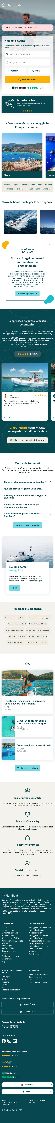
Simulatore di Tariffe (10, 938)
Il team (5, 927)
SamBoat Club (8, 948)
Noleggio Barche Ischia (15, 642)
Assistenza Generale (38, 974)
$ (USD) (27, 1091)
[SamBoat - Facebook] (4, 1041)
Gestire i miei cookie (38, 982)
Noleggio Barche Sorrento (38, 636)
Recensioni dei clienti (11, 951)
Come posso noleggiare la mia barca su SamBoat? (24, 514)
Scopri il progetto (27, 293)
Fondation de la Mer (10, 956)
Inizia (15, 587)
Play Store (29, 1011)
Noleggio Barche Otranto (38, 624)
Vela (37, 70)
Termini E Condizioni (10, 1102)
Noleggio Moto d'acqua (39, 941)
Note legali (6, 1100)
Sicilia (20, 188)
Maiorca (6, 184)
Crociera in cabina (37, 949)
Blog (3, 961)
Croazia (46, 188)
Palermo (25, 184)
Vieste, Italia (8, 418)
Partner (32, 1102)
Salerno (48, 184)
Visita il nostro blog (27, 768)
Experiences (7, 959)
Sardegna (10, 188)
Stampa (5, 953)
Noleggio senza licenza (39, 946)
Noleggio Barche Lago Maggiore (39, 618)
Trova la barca (29, 79)
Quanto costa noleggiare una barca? (23, 488)
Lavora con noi (8, 930)
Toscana (29, 188)
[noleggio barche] (11, 5)
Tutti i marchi (35, 954)
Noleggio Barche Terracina (14, 630)
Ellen (9, 707)
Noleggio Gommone (37, 930)
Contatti (33, 980)
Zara (38, 188)
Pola (33, 184)
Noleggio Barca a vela (38, 935)
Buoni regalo (7, 945)
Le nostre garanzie (10, 933)
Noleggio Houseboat (38, 943)
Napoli (15, 184)
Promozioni (33, 951)
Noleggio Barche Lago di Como (36, 642)
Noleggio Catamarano (38, 938)
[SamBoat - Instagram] (9, 1041)
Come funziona (35, 977)
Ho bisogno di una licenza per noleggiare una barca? (25, 496)
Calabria (5, 984)
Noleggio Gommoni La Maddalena (38, 630)
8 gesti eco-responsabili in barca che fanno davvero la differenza (24, 702)
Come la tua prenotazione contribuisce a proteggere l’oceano (32, 723)
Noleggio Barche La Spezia (17, 624)
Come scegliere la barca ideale (34, 745)
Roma (39, 184)
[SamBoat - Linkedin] (15, 1041)
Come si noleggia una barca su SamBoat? (25, 481)
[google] (7, 1062)
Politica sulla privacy (37, 1100)
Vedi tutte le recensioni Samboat (27, 440)
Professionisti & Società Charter (12, 942)
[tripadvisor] (9, 1073)
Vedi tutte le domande (27, 525)
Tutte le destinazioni (11, 990)
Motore (14, 70)
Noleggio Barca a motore (40, 927)
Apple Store (29, 1004)
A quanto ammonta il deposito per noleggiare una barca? (22, 505)
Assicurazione (8, 935)
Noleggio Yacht (35, 933)
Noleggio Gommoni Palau (17, 636)
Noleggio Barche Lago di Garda (15, 618)
